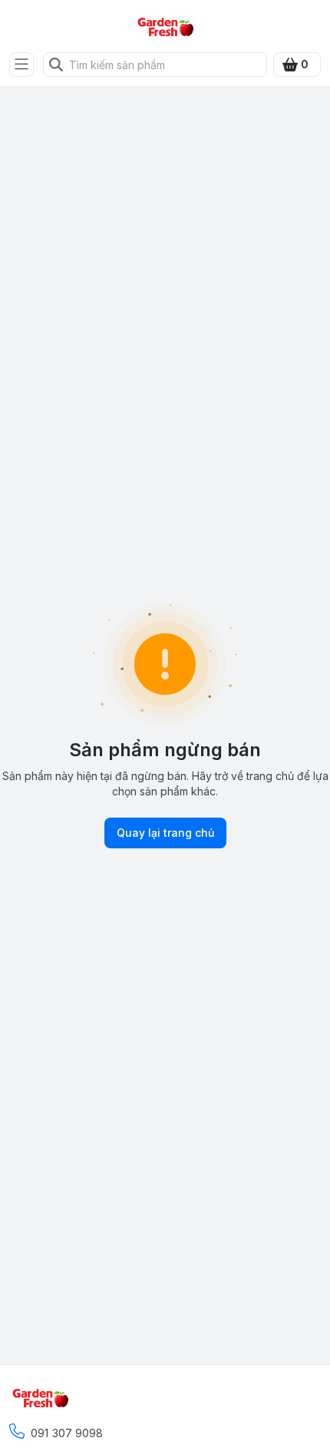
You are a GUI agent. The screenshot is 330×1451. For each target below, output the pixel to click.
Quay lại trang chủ (165, 832)
